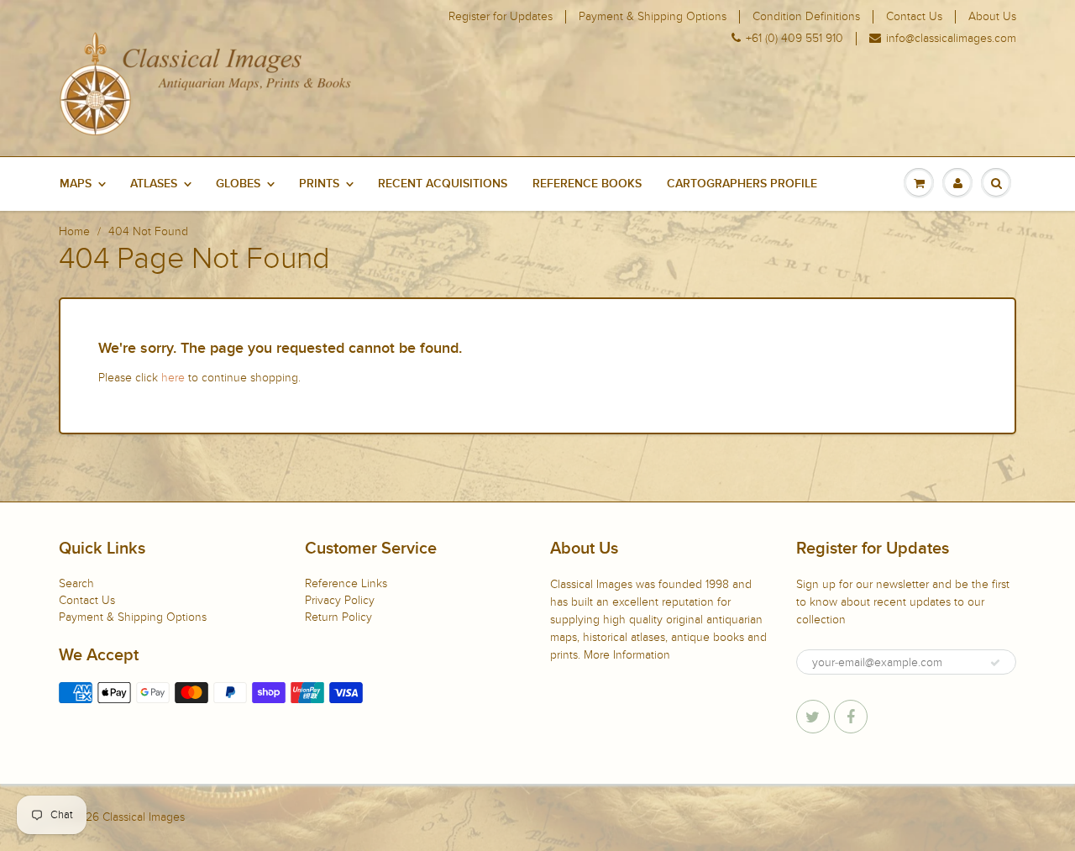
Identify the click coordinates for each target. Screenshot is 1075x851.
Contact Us (914, 17)
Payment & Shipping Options (652, 17)
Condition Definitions (806, 17)
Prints (319, 184)
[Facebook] (851, 716)
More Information (627, 655)
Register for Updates (500, 17)
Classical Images (143, 817)
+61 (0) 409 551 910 (794, 38)
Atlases (153, 184)
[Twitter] (813, 716)
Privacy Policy (340, 600)
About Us (992, 17)
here (173, 377)
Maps (76, 184)
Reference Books (587, 184)
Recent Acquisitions (442, 184)
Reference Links (346, 583)
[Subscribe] (995, 662)
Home (74, 231)
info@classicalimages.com (951, 38)
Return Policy (338, 617)
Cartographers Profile (742, 184)
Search (76, 583)
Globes (238, 184)
